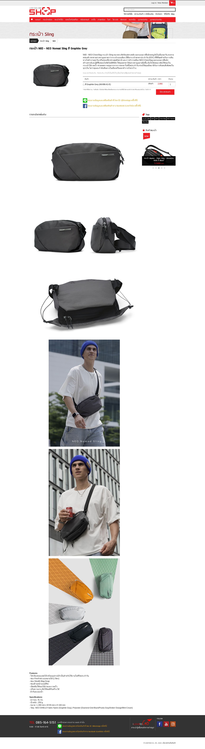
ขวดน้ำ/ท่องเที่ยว (71, 19)
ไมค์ (108, 19)
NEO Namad (171, 118)
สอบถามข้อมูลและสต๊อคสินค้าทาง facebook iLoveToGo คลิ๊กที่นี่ (114, 106)
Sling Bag (145, 122)
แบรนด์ (38, 19)
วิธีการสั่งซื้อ (128, 14)
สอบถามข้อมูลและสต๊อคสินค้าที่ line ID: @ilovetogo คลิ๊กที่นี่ (112, 100)
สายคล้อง (101, 19)
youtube (166, 724)
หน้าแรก (31, 19)
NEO (156, 118)
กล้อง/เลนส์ (84, 19)
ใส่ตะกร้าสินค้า (165, 92)
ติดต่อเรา (158, 14)
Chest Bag (163, 118)
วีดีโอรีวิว (167, 14)
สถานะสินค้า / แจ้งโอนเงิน (144, 14)
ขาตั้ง (93, 19)
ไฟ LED (115, 19)
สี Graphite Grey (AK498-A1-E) (98, 84)
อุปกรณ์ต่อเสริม (156, 19)
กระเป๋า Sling (44, 41)
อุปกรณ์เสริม (143, 19)
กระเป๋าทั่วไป (58, 19)
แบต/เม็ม (132, 19)
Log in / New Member (159, 3)
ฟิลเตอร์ (123, 19)
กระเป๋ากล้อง (47, 19)
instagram (173, 724)
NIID (54, 41)
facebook (159, 724)
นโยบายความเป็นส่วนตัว (169, 743)
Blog (172, 14)
